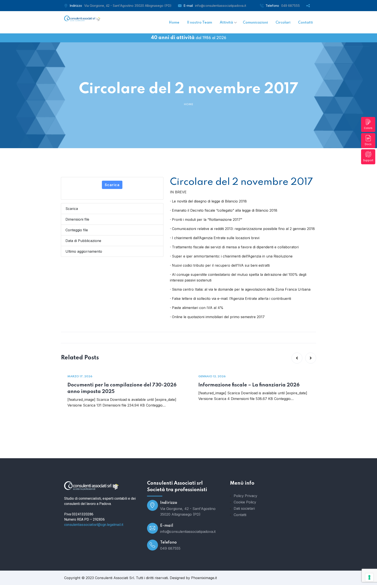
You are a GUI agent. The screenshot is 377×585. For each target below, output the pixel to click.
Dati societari (244, 508)
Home (188, 104)
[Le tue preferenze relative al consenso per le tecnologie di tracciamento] (369, 577)
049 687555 (290, 5)
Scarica (112, 185)
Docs (368, 144)
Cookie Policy (245, 502)
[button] (296, 358)
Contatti (240, 515)
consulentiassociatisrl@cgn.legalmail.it (93, 525)
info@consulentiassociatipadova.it (220, 5)
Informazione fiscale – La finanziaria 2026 (249, 385)
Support (368, 160)
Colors (368, 128)
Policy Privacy (245, 496)
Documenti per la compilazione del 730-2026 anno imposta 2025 (122, 388)
